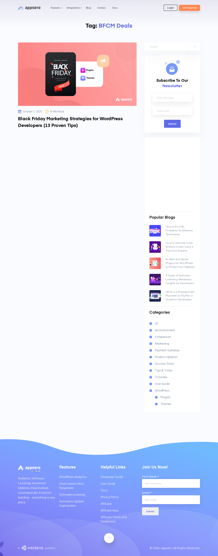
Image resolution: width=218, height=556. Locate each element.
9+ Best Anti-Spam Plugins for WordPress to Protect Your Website (180, 263)
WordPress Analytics (73, 477)
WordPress (162, 390)
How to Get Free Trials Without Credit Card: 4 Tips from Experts (179, 247)
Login (170, 7)
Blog (88, 7)
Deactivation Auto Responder (71, 486)
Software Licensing (72, 494)
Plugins (165, 397)
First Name (150, 476)
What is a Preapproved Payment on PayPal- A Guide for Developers (180, 296)
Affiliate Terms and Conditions (114, 519)
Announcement (165, 330)
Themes (166, 404)
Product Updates (166, 357)
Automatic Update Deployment (71, 503)
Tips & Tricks (163, 370)
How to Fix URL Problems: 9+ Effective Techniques (179, 231)
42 (156, 323)
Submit (172, 123)
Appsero (29, 7)
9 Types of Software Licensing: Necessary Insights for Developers (180, 279)
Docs (115, 7)
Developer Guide (112, 477)
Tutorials (161, 377)
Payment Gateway (167, 350)
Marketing (162, 343)
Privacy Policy (110, 497)
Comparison (163, 337)
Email (147, 493)
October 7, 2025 (32, 111)
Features (55, 7)
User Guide (162, 383)
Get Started (189, 7)
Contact (101, 7)
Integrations (73, 7)
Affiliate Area (109, 510)
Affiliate (106, 503)
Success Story (164, 363)
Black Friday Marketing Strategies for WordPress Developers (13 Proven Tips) (70, 122)
